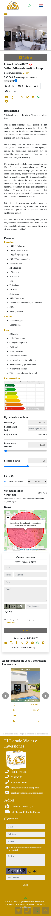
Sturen (25, 630)
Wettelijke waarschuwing (25, 904)
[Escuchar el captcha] (10, 611)
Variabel (19, 481)
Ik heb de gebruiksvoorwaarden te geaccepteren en (23, 621)
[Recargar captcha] (6, 611)
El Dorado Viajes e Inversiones (22, 902)
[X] (22, 97)
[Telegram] (6, 101)
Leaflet (22, 549)
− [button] (8, 517)
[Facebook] (17, 97)
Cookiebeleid (9, 904)
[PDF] (12, 97)
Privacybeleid (40, 902)
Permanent (11, 481)
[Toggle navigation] (5, 13)
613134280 (31, 562)
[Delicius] (28, 97)
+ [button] (8, 513)
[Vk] (33, 97)
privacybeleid (11, 622)
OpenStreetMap (32, 549)
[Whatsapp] (29, 5)
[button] (5, 695)
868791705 (20, 562)
